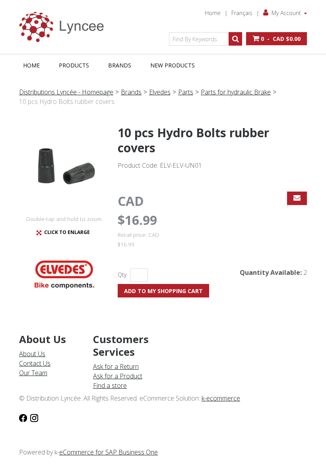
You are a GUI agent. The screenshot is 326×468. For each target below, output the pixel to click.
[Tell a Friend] (297, 198)
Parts (185, 92)
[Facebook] (23, 417)
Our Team (33, 372)
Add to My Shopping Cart (163, 291)
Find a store (110, 385)
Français (241, 13)
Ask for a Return (116, 366)
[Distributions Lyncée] (64, 27)
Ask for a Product (117, 376)
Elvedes (160, 92)
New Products (172, 65)
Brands (119, 65)
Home (213, 13)
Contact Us (34, 363)
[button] (276, 38)
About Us (32, 353)
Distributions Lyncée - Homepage (66, 92)
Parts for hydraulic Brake (236, 92)
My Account (286, 13)
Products (74, 65)
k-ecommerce (221, 398)
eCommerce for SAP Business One (108, 452)
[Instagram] (34, 417)
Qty (122, 274)
